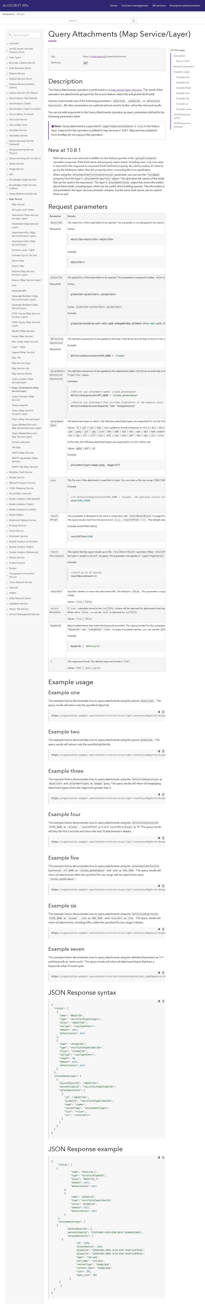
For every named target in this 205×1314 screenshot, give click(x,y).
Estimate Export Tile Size (24, 255)
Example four (183, 93)
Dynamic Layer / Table (23, 250)
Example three (183, 88)
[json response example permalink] (125, 1149)
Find (14, 285)
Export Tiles (18, 266)
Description (179, 56)
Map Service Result (21, 374)
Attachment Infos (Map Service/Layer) (23, 243)
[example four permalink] (83, 814)
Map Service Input (21, 363)
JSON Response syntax (182, 116)
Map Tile (16, 358)
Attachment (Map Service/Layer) (25, 225)
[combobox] (24, 35)
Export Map (18, 261)
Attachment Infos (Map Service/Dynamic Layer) (24, 234)
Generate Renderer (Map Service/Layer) (25, 306)
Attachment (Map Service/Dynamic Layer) (25, 217)
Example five (182, 99)
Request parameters (184, 67)
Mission (21, 14)
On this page (177, 50)
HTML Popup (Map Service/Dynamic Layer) (26, 315)
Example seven (184, 109)
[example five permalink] (81, 858)
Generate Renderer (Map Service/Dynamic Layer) (25, 298)
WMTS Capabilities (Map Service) (25, 460)
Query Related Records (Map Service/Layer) (24, 435)
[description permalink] (85, 81)
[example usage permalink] (95, 682)
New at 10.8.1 (183, 61)
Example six (182, 104)
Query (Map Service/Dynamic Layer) (22, 412)
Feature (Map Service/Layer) (26, 280)
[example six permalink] (79, 906)
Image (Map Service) (22, 336)
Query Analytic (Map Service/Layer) (22, 380)
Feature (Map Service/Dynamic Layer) (23, 273)
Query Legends (20, 405)
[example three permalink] (86, 771)
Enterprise (8, 14)
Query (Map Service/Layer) (26, 419)
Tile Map (16, 447)
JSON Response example (182, 125)
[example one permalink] (82, 693)
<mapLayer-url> (98, 57)
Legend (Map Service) (23, 352)
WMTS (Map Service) (23, 453)
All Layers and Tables (23, 210)
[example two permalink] (82, 732)
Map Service (18, 204)
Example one (183, 77)
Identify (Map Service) (23, 331)
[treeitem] (24, 43)
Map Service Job (20, 368)
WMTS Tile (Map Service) (25, 467)
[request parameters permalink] (110, 207)
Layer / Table (18, 347)
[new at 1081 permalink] (83, 150)
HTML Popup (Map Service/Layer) (26, 324)
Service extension (21, 442)
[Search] (134, 20)
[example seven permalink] (87, 949)
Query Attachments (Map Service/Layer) (25, 389)
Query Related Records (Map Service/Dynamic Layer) (26, 426)
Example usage (181, 72)
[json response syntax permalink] (118, 993)
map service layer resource (126, 90)
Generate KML (19, 291)
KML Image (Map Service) (25, 342)
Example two (182, 83)
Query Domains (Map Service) (23, 398)
